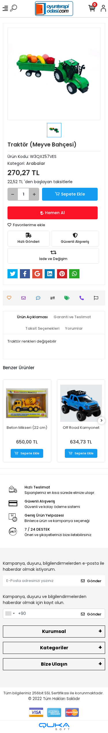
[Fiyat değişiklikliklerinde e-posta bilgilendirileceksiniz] (68, 298)
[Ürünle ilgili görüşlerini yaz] (40, 298)
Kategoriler (54, 647)
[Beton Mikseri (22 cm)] (27, 403)
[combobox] (9, 614)
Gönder (94, 581)
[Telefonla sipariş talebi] (83, 298)
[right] (102, 420)
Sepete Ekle (73, 194)
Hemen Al (55, 213)
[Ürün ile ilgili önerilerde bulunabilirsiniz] (97, 298)
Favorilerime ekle (28, 225)
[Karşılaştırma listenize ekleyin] (54, 298)
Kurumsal (54, 631)
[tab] (32, 317)
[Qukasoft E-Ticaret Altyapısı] (54, 726)
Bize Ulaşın (54, 664)
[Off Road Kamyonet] (81, 403)
